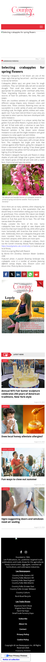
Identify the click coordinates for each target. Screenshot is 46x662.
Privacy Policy (23, 634)
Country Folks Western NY (23, 578)
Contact (22, 629)
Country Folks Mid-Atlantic (23, 583)
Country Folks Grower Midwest (23, 589)
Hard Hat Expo (23, 611)
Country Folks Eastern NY (23, 575)
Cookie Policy (23, 639)
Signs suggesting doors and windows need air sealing (22, 520)
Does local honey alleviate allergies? (22, 436)
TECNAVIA (27, 651)
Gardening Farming (10, 61)
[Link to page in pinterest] (24, 274)
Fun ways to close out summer (19, 479)
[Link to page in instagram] (26, 552)
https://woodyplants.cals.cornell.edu (16, 246)
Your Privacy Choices (18, 656)
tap (41, 27)
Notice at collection (11, 659)
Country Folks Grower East (23, 586)
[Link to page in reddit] (36, 274)
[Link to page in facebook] (6, 274)
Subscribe (23, 618)
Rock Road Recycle (23, 596)
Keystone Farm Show (23, 606)
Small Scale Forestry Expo (23, 613)
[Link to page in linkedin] (18, 274)
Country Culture (23, 592)
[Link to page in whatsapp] (30, 274)
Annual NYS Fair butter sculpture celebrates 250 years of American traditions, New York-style (20, 393)
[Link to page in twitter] (12, 274)
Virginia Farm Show (23, 608)
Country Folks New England (23, 580)
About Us (23, 624)
